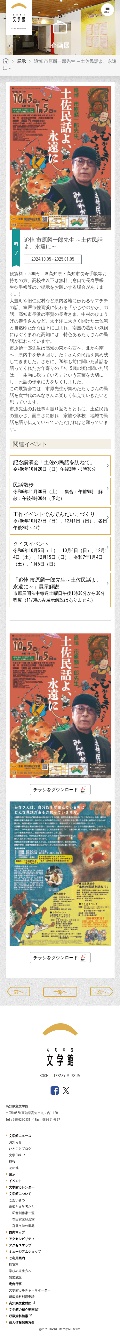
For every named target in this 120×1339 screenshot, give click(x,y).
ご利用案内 (17, 1258)
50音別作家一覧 (23, 1213)
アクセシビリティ (22, 1239)
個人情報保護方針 (22, 1322)
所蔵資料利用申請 (22, 1296)
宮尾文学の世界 (23, 1226)
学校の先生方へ (20, 1271)
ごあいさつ (17, 1200)
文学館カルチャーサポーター (30, 1290)
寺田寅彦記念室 (23, 1219)
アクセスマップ (20, 1245)
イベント (15, 1181)
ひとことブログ (20, 1148)
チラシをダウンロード (55, 789)
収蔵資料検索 (19, 1316)
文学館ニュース (20, 1136)
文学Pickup (17, 1155)
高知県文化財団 (20, 1303)
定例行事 (15, 1284)
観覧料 (14, 1264)
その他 (14, 1168)
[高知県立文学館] (6, 61)
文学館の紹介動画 (22, 1309)
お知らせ (15, 1142)
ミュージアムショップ (25, 1251)
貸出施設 (15, 1277)
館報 (12, 1161)
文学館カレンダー (22, 1187)
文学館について (20, 1193)
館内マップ (17, 1232)
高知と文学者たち (22, 1206)
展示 (12, 1174)
